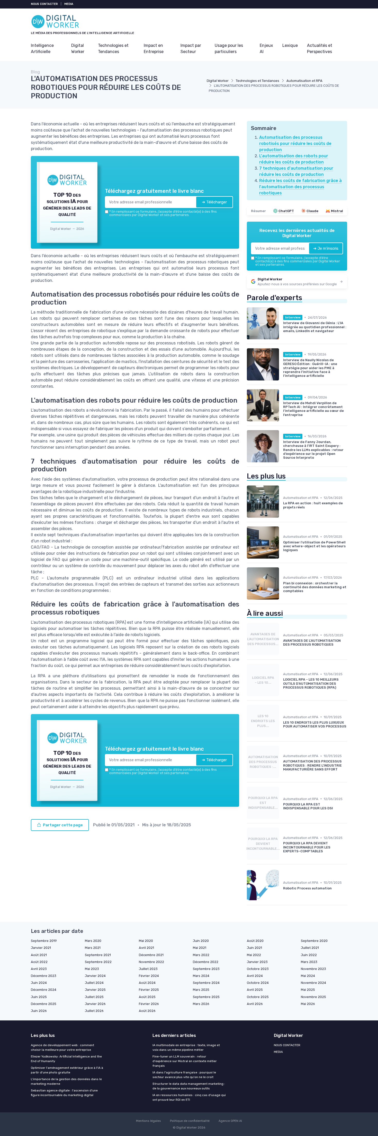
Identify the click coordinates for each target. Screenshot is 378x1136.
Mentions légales (148, 1121)
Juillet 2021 (310, 948)
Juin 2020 (201, 941)
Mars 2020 (93, 941)
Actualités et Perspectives (319, 48)
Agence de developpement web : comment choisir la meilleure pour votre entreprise (62, 1047)
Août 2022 (39, 962)
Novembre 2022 (151, 962)
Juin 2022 (309, 955)
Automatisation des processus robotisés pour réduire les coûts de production (295, 143)
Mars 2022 (201, 955)
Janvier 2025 (95, 990)
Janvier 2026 (95, 1004)
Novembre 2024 (313, 983)
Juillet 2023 (148, 969)
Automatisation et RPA (304, 81)
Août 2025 (147, 997)
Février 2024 (149, 976)
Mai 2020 (146, 941)
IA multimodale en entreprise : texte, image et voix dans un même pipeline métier (186, 1047)
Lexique (290, 45)
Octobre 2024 (258, 983)
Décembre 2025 (43, 1004)
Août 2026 (147, 1011)
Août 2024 (147, 983)
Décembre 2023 (43, 976)
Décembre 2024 (43, 990)
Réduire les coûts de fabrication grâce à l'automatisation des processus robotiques (300, 186)
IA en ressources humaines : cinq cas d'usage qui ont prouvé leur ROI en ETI (189, 1097)
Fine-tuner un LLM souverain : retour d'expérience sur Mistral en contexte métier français (184, 1061)
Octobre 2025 (258, 997)
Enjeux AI (266, 48)
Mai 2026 (308, 1004)
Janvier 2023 (257, 962)
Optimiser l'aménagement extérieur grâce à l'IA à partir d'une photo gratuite (67, 1070)
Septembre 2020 (314, 941)
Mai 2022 (254, 955)
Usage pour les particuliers (229, 48)
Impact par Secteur (191, 48)
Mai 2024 (308, 976)
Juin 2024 (39, 983)
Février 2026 (149, 1004)
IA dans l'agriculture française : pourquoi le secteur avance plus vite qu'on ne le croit (184, 1075)
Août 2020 (255, 941)
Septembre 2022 (98, 962)
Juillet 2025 (94, 997)
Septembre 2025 (206, 997)
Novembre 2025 (313, 997)
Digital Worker (77, 48)
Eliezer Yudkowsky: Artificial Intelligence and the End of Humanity (66, 1059)
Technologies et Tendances (113, 48)
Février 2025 (149, 990)
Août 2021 (39, 955)
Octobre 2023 (258, 969)
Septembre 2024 (206, 983)
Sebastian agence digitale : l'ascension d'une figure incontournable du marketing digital (64, 1093)
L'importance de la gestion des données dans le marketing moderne (66, 1081)
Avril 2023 (39, 969)
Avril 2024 (255, 976)
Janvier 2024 (95, 976)
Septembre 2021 (98, 955)
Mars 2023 (309, 962)
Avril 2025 (255, 990)
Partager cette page (63, 825)
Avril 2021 (146, 948)
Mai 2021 (199, 948)
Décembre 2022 (205, 962)
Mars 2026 (201, 1004)
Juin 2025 (39, 997)
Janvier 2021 (41, 948)
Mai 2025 (308, 990)
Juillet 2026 (94, 1011)
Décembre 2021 (151, 955)
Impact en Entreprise (154, 48)
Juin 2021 (254, 948)
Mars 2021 (93, 948)
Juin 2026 (39, 1011)
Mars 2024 (201, 976)
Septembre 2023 (206, 969)
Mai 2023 (92, 969)
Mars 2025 (201, 990)
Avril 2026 (255, 1004)
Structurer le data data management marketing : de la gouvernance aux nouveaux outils (188, 1086)
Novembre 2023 (313, 969)
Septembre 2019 (44, 941)
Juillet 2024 (94, 983)
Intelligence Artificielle (42, 48)
